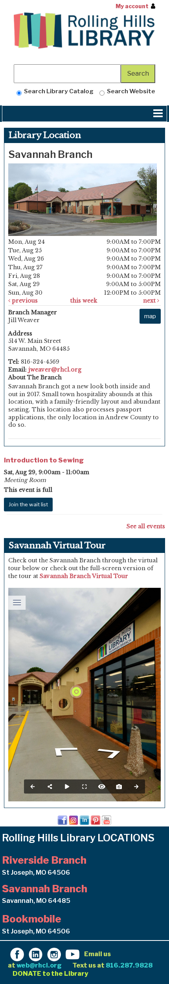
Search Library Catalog (58, 91)
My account (132, 6)
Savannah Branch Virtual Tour (84, 576)
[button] (158, 113)
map (150, 316)
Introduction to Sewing (44, 460)
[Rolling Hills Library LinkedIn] (35, 954)
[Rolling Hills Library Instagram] (54, 954)
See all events (146, 526)
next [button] (150, 300)
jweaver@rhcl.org (54, 369)
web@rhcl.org (39, 965)
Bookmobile (31, 919)
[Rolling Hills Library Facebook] (17, 954)
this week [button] (83, 300)
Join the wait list (28, 504)
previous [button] (24, 300)
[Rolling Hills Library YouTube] (72, 954)
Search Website (130, 91)
